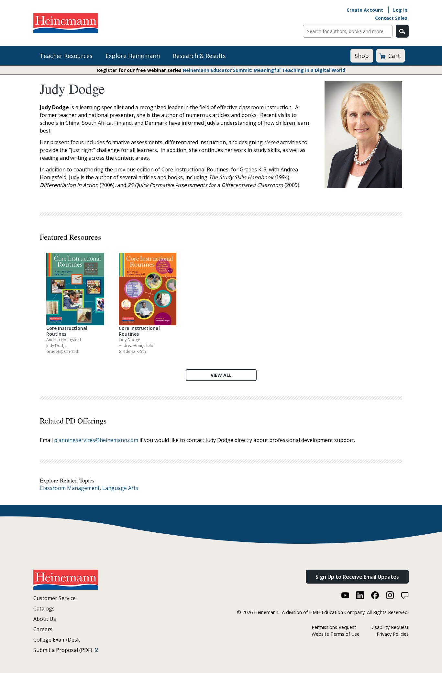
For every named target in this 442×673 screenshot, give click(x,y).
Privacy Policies (393, 634)
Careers (42, 629)
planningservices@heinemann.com (96, 440)
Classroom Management (70, 488)
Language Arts (120, 488)
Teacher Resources (66, 56)
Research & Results (199, 56)
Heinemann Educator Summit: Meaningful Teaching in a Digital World (264, 70)
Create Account (365, 10)
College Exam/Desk (56, 639)
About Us (44, 618)
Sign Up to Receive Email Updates (357, 576)
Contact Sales (391, 18)
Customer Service (54, 598)
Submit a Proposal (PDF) (64, 650)
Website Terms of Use (335, 634)
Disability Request (389, 627)
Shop (362, 56)
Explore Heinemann (132, 56)
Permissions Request (334, 627)
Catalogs (44, 608)
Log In (400, 10)
